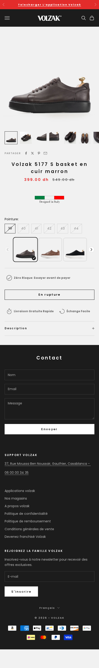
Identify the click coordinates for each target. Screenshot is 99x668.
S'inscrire (21, 591)
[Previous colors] (8, 250)
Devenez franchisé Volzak (25, 536)
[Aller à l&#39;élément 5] (70, 137)
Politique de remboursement (28, 521)
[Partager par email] (45, 153)
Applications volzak (20, 490)
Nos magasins (16, 498)
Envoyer (49, 429)
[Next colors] (91, 250)
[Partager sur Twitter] (32, 153)
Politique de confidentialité (26, 513)
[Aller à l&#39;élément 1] (11, 137)
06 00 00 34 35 (17, 472)
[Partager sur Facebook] (26, 153)
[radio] (25, 249)
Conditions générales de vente (29, 529)
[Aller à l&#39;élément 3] (40, 137)
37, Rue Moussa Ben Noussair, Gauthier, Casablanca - (48, 463)
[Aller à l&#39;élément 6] (84, 137)
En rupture (49, 294)
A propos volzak (17, 506)
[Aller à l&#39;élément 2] (25, 137)
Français (47, 608)
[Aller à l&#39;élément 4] (55, 137)
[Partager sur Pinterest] (39, 153)
